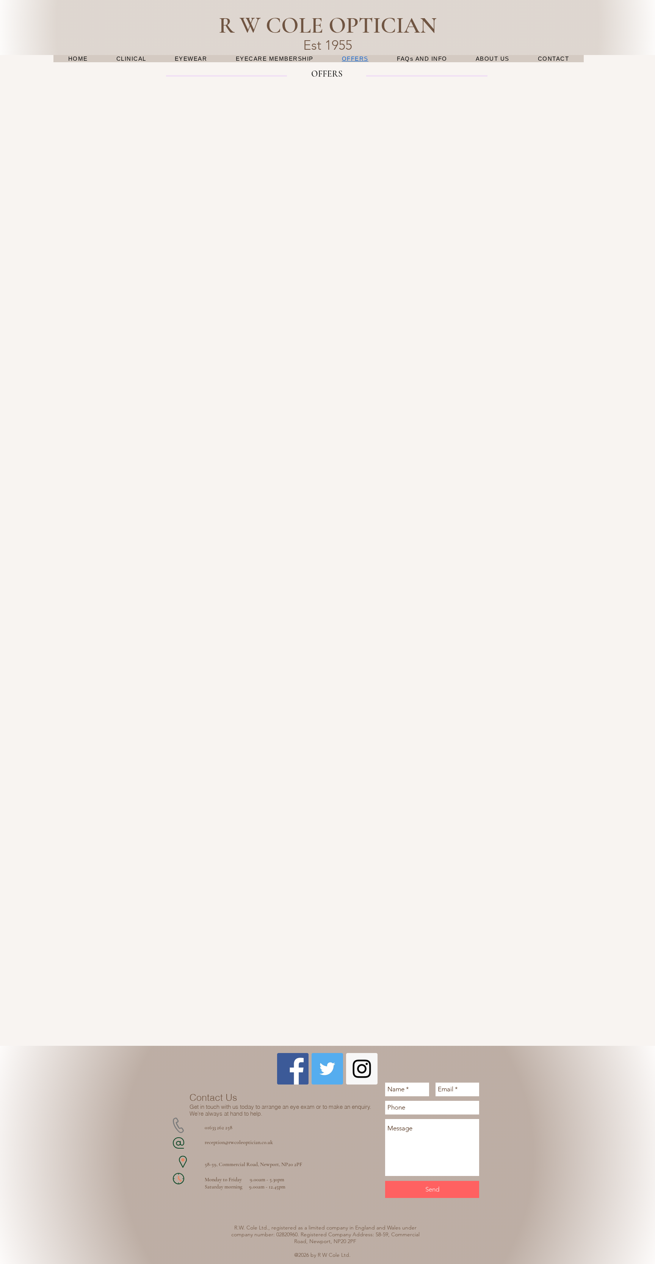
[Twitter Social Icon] (327, 1069)
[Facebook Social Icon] (293, 1069)
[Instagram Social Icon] (362, 1069)
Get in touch (204, 1106)
